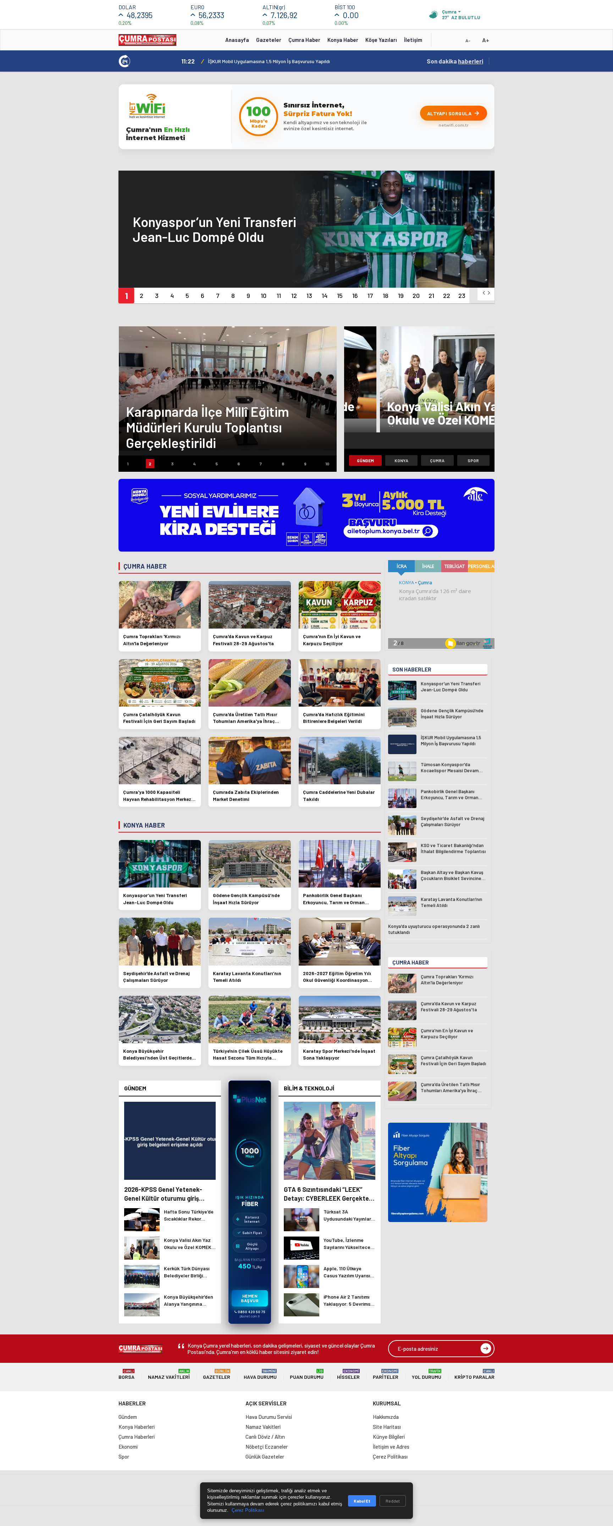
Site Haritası (387, 1426)
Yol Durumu (426, 1374)
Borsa (126, 1374)
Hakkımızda (386, 1417)
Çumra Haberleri (136, 1436)
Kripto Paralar (474, 1374)
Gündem (365, 460)
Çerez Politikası (390, 1456)
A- (467, 40)
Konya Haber (342, 40)
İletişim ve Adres (391, 1446)
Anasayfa (237, 40)
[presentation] (484, 293)
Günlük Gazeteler (264, 1456)
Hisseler (348, 1374)
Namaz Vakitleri (169, 1374)
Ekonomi (128, 1446)
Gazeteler (268, 40)
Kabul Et (362, 1500)
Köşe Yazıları (381, 40)
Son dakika (455, 61)
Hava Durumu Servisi (268, 1417)
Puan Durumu (307, 1374)
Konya (401, 460)
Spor (473, 460)
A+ (485, 40)
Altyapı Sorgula (449, 113)
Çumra (437, 460)
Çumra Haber (304, 40)
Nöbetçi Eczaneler (266, 1446)
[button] (126, 295)
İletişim (413, 40)
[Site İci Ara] (442, 42)
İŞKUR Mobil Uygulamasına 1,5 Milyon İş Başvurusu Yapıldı (269, 61)
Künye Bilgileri (389, 1436)
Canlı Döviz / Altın (265, 1436)
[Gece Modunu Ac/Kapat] (453, 42)
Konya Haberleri (136, 1426)
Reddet (393, 1500)
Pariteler (385, 1374)
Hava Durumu (260, 1374)
